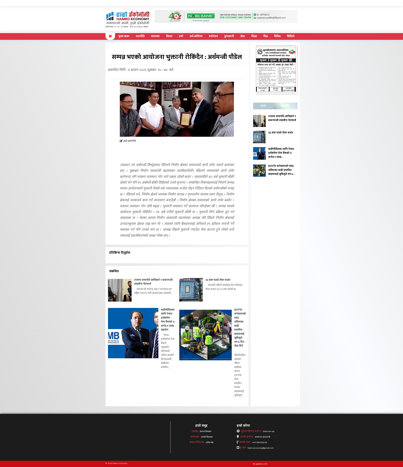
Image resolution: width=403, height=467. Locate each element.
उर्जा (181, 36)
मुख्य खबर (123, 36)
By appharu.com (260, 464)
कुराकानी (229, 36)
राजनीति (140, 36)
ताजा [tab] (263, 106)
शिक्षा (254, 36)
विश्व (265, 36)
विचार (169, 36)
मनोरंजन (213, 36)
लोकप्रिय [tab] (285, 106)
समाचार (155, 36)
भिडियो (290, 36)
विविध (277, 36)
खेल (242, 36)
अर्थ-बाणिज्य (196, 36)
